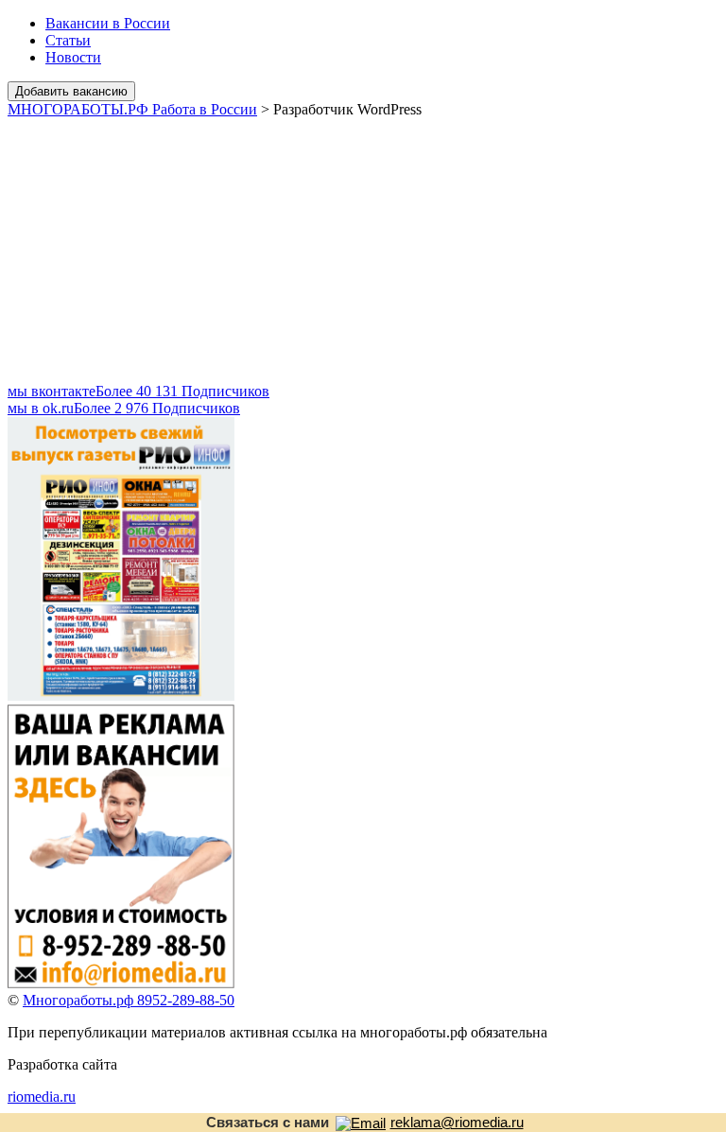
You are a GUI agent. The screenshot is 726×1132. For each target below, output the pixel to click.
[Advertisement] (363, 250)
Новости (73, 57)
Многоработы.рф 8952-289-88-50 (128, 1000)
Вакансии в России (107, 23)
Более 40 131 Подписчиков (138, 391)
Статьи (68, 40)
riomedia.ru (42, 1096)
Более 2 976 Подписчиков (124, 408)
